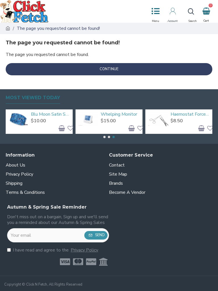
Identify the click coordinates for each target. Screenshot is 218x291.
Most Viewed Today (33, 97)
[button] (104, 137)
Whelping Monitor (119, 114)
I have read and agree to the (55, 250)
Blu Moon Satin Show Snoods (51, 114)
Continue (109, 69)
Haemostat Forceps (190, 114)
